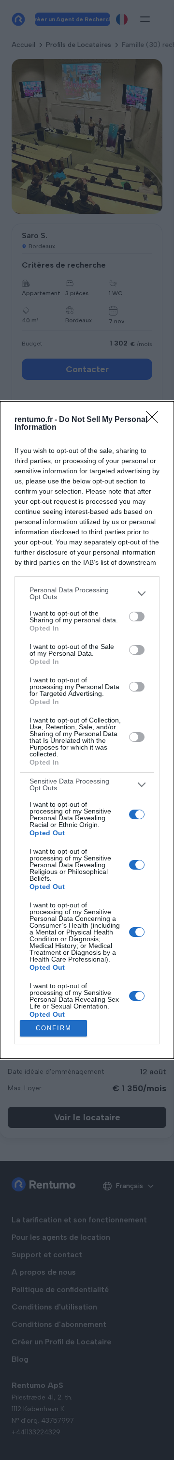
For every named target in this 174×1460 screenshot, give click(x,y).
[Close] (155, 420)
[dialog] (87, 729)
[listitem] (87, 593)
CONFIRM (54, 1028)
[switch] (137, 616)
